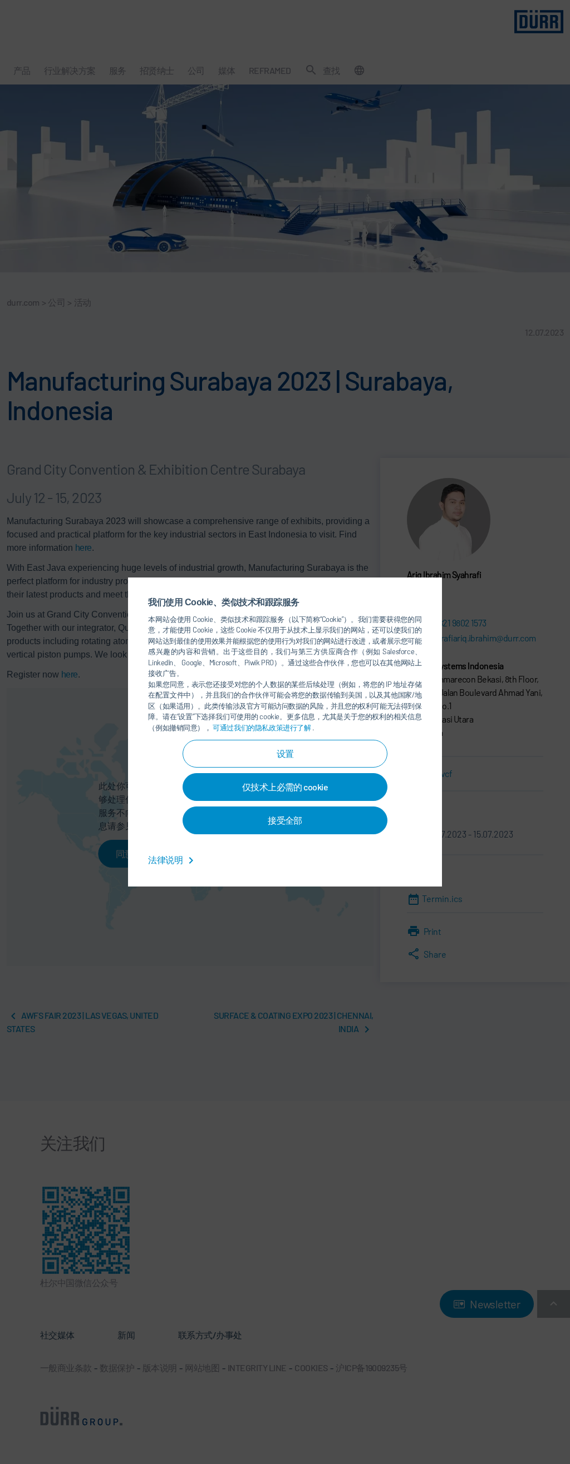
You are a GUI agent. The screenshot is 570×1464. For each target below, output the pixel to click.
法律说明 (166, 859)
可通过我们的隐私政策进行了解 (262, 727)
